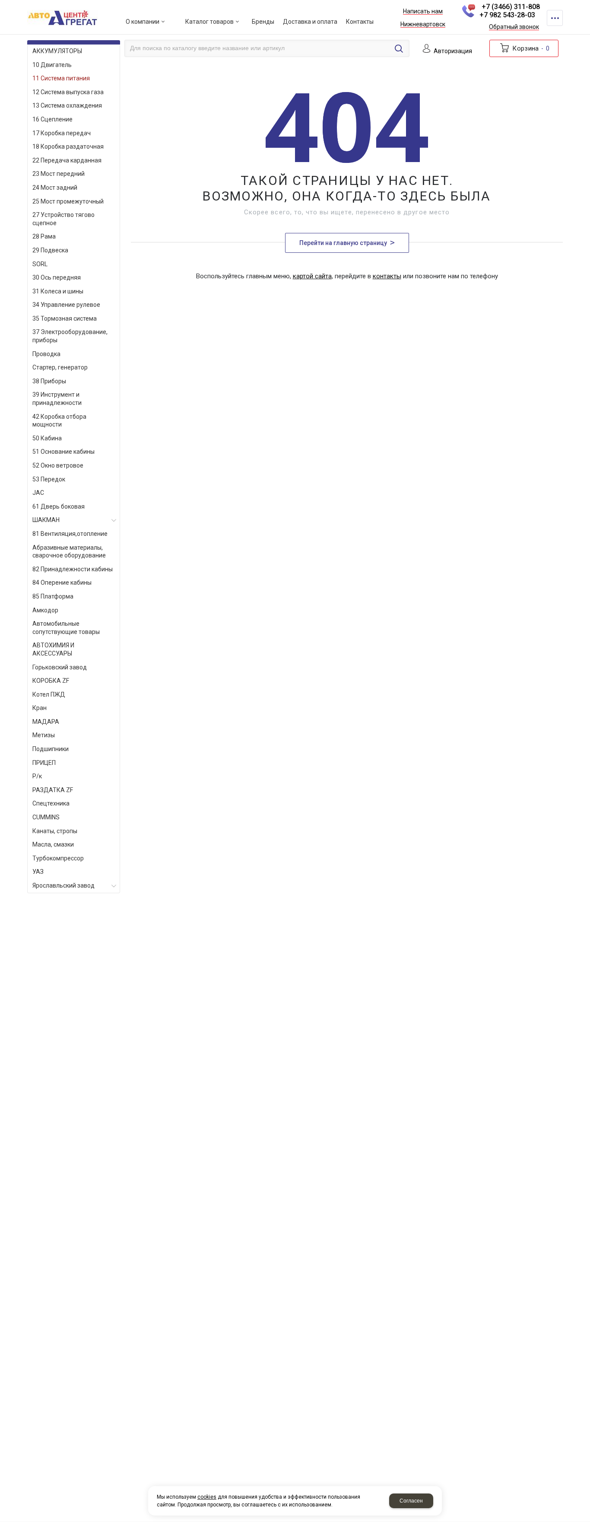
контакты (387, 276)
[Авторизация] (585, 4)
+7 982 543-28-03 (507, 15)
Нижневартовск (422, 25)
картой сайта (312, 276)
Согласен (411, 1501)
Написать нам (423, 12)
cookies (206, 1497)
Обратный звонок (514, 27)
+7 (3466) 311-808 (511, 7)
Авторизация (453, 51)
